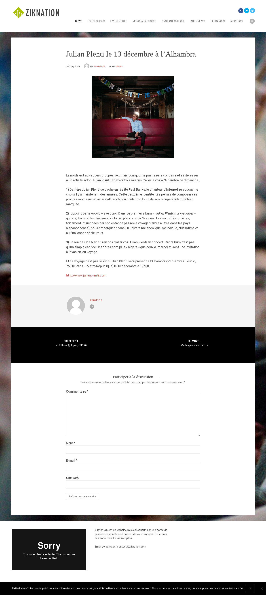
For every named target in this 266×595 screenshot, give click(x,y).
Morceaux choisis (144, 21)
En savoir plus (122, 538)
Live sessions (96, 21)
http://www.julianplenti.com (86, 275)
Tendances (217, 21)
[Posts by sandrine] (87, 66)
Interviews (198, 21)
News (78, 21)
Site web (72, 478)
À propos (236, 21)
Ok (250, 588)
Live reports (118, 21)
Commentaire (77, 391)
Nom (70, 443)
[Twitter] (246, 10)
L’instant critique (173, 21)
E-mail (71, 460)
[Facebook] (240, 10)
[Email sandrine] (92, 306)
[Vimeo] (252, 10)
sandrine (99, 66)
